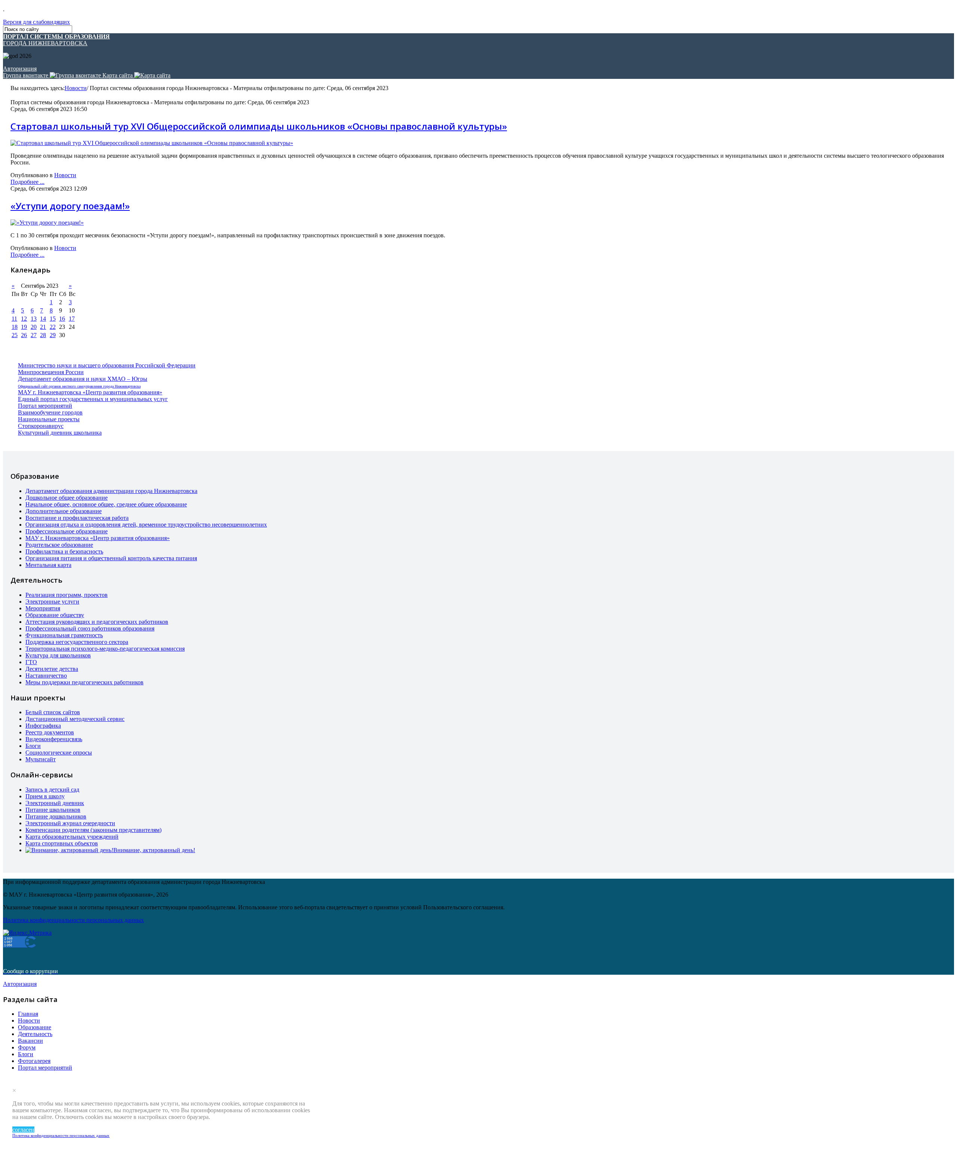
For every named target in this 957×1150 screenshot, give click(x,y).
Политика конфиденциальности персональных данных (61, 1135)
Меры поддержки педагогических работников (84, 682)
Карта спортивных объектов (61, 843)
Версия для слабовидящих (36, 22)
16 (62, 318)
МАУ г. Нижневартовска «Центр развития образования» (90, 392)
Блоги (33, 746)
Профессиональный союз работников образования (89, 628)
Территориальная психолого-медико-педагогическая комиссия (105, 648)
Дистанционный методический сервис (74, 719)
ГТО (31, 662)
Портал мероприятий (45, 406)
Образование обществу (54, 615)
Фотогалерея (34, 1061)
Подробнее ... (27, 182)
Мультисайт (40, 759)
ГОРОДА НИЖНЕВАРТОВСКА (56, 39)
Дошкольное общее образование (66, 497)
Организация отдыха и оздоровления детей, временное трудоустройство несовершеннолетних (146, 524)
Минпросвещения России (51, 372)
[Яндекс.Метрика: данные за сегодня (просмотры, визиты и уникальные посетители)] (27, 932)
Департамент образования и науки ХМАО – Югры (82, 379)
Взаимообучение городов (50, 412)
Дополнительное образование (63, 511)
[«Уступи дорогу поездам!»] (47, 222)
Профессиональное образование (66, 531)
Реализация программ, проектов (66, 595)
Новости (76, 88)
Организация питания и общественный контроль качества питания (111, 558)
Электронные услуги (52, 601)
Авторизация (20, 68)
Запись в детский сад (52, 789)
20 (34, 327)
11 (14, 318)
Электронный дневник (54, 803)
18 (15, 327)
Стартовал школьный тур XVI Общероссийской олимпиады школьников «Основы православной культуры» (258, 126)
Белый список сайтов (52, 712)
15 (53, 318)
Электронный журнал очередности (70, 823)
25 (15, 335)
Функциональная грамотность (64, 635)
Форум (27, 1047)
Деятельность (35, 1034)
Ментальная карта (48, 565)
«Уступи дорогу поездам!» (70, 206)
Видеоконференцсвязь (53, 739)
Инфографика (43, 725)
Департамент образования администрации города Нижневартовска (111, 491)
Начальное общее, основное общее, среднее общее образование (106, 504)
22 (53, 327)
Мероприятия (42, 608)
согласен (23, 1129)
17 (72, 318)
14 (43, 318)
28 (43, 335)
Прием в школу (45, 796)
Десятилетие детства (51, 669)
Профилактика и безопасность (64, 551)
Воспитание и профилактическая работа (77, 518)
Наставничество (46, 675)
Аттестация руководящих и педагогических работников (96, 622)
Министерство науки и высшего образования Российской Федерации (107, 365)
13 (34, 318)
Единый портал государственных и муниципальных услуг (93, 399)
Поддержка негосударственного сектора (76, 642)
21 (43, 327)
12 (24, 318)
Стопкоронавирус (41, 426)
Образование (34, 1027)
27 (34, 335)
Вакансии (30, 1041)
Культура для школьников (58, 655)
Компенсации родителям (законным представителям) (93, 830)
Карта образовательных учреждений (72, 836)
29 (53, 335)
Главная (28, 1014)
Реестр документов (49, 732)
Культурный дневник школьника (60, 432)
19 (24, 327)
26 (24, 335)
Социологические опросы (58, 752)
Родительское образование (59, 545)
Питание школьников (52, 810)
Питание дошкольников (55, 816)
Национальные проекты (49, 419)
